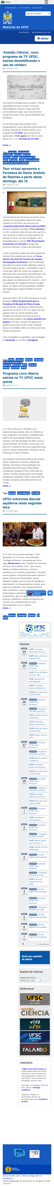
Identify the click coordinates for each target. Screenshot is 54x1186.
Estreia (17, 155)
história (17, 365)
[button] (23, 944)
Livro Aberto (23, 493)
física (14, 157)
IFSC (25, 365)
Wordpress (8, 1178)
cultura (19, 359)
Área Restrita (24, 32)
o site (39, 1080)
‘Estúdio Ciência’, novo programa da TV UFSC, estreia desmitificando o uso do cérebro (21, 58)
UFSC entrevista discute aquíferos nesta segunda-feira (22, 503)
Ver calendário (42, 944)
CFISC (11, 359)
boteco (12, 615)
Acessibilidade (10, 8)
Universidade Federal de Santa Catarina (21, 161)
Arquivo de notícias (28, 977)
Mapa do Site (37, 8)
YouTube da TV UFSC (29, 138)
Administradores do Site (41, 32)
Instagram (33, 340)
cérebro (12, 152)
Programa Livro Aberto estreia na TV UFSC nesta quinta (23, 377)
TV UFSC (18, 133)
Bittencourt (14, 563)
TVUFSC (13, 160)
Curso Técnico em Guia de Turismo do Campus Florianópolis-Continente (22, 259)
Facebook (10, 340)
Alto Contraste (24, 8)
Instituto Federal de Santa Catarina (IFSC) (24, 226)
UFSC (21, 160)
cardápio (21, 615)
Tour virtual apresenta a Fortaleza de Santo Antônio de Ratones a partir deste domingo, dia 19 (24, 174)
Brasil (8, 2)
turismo (15, 367)
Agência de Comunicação (33, 1069)
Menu (44, 38)
